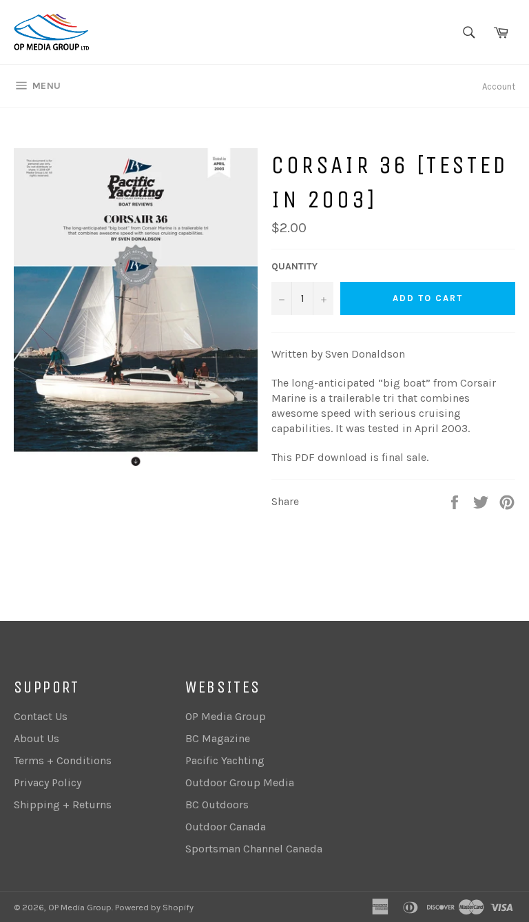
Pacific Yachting (224, 760)
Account (498, 86)
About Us (36, 738)
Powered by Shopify (154, 907)
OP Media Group (225, 716)
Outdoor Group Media (239, 782)
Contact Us (41, 716)
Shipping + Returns (63, 804)
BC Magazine (217, 738)
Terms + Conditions (63, 760)
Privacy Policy (47, 782)
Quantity (294, 266)
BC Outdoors (217, 804)
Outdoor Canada (225, 826)
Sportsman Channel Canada (253, 848)
